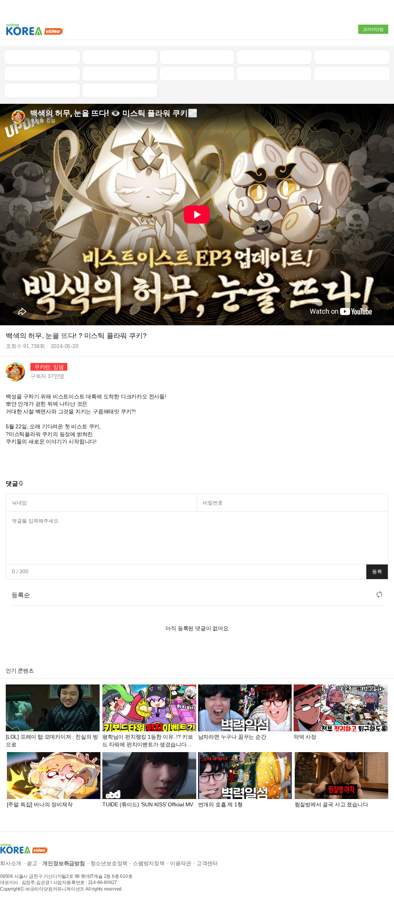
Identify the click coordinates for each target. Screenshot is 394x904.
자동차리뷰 (274, 57)
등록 (377, 571)
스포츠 (352, 73)
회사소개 (10, 863)
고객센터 (207, 863)
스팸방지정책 (149, 863)
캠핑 (119, 73)
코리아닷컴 (373, 29)
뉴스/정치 (197, 57)
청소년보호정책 (109, 863)
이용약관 (180, 863)
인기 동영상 (120, 57)
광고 (32, 863)
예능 (197, 73)
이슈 (274, 73)
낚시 (42, 73)
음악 (119, 90)
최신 (42, 57)
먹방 (42, 90)
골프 (352, 57)
